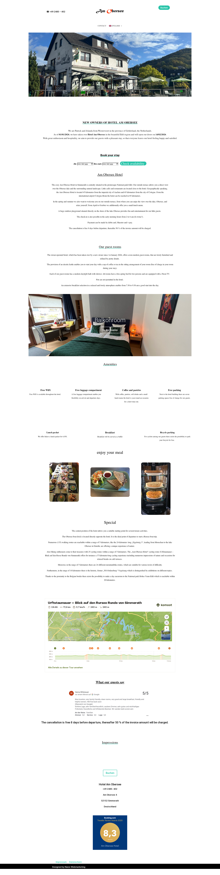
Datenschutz (75, 862)
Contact (102, 26)
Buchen (164, 7)
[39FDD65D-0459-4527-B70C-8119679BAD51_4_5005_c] (110, 716)
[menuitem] (115, 26)
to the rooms (110, 330)
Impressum (61, 862)
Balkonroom (110, 320)
